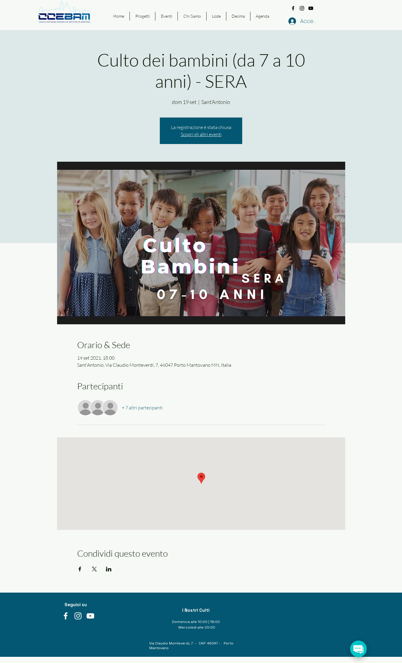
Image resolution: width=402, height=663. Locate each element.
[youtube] (311, 8)
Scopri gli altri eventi (201, 134)
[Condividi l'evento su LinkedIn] (109, 569)
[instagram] (302, 8)
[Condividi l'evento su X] (94, 569)
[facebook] (293, 8)
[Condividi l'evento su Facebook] (80, 569)
